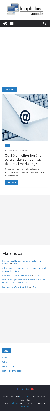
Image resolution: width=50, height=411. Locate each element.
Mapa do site (8, 366)
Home (4, 357)
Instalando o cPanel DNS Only (15, 287)
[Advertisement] (25, 53)
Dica (7, 145)
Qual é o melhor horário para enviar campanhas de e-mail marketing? (23, 159)
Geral (17, 271)
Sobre (4, 362)
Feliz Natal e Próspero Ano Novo (16, 275)
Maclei (26, 150)
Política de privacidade (12, 371)
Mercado (23, 282)
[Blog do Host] (5, 23)
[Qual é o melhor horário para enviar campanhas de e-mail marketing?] (25, 117)
